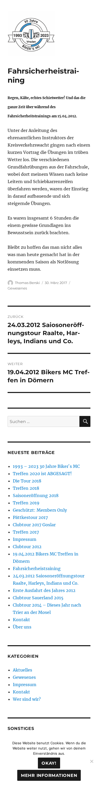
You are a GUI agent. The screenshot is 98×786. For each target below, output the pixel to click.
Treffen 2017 (26, 532)
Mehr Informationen (49, 775)
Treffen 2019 (26, 502)
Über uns (22, 627)
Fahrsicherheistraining (37, 568)
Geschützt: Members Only (40, 510)
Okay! (49, 763)
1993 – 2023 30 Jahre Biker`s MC (46, 466)
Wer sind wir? (27, 699)
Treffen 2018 (26, 488)
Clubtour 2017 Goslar (34, 524)
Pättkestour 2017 (30, 517)
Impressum (24, 539)
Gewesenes (17, 288)
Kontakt (21, 619)
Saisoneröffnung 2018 (36, 495)
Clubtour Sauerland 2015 (38, 597)
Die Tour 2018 (27, 480)
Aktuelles (22, 670)
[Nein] (91, 761)
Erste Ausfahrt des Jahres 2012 (44, 590)
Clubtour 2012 (27, 546)
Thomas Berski (27, 283)
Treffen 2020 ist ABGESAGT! (42, 473)
